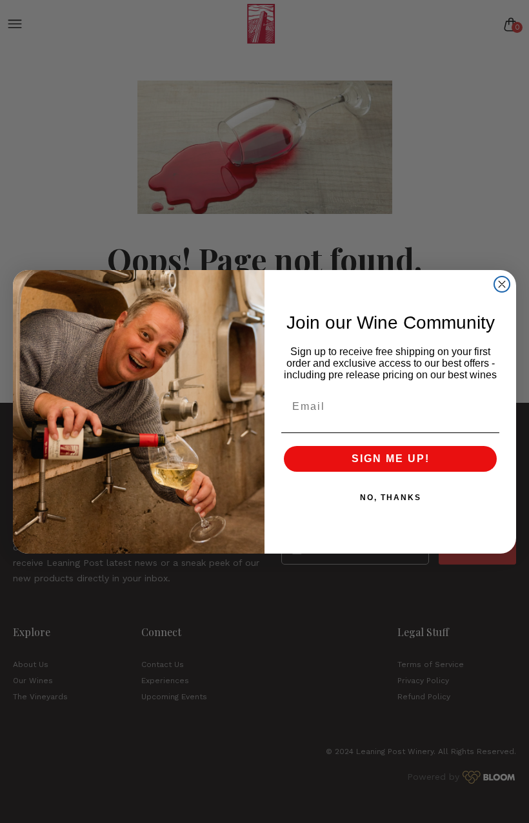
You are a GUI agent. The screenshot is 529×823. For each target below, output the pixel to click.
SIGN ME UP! (391, 458)
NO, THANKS (390, 497)
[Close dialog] (502, 284)
